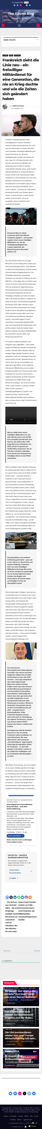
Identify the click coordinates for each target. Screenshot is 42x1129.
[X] (11, 897)
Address (19, 1119)
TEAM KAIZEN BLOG (27, 1000)
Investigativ (13, 1116)
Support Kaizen (27, 1119)
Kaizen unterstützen (14, 836)
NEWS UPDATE (9, 40)
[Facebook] (7, 897)
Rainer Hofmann (18, 106)
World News (32, 988)
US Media (13, 1119)
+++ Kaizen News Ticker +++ (12, 1053)
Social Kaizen (30, 1123)
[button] (34, 25)
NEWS (11, 55)
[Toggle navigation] (19, 25)
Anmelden (37, 951)
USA (31, 1116)
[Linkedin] (15, 897)
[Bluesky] (22, 897)
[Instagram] (26, 897)
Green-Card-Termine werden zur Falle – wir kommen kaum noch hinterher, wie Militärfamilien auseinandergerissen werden (27, 911)
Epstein (36, 1116)
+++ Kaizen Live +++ (17, 1126)
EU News (5, 55)
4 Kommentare (10, 1065)
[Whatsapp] (18, 897)
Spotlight (8, 988)
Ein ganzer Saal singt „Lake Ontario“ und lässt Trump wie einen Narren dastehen (20, 994)
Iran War (20, 1116)
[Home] (2, 25)
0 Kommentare (10, 1003)
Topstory (17, 55)
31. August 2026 (12, 1000)
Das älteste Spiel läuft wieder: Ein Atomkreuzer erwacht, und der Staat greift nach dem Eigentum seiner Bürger (20, 1017)
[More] (30, 897)
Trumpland (24, 988)
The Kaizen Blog (21, 13)
